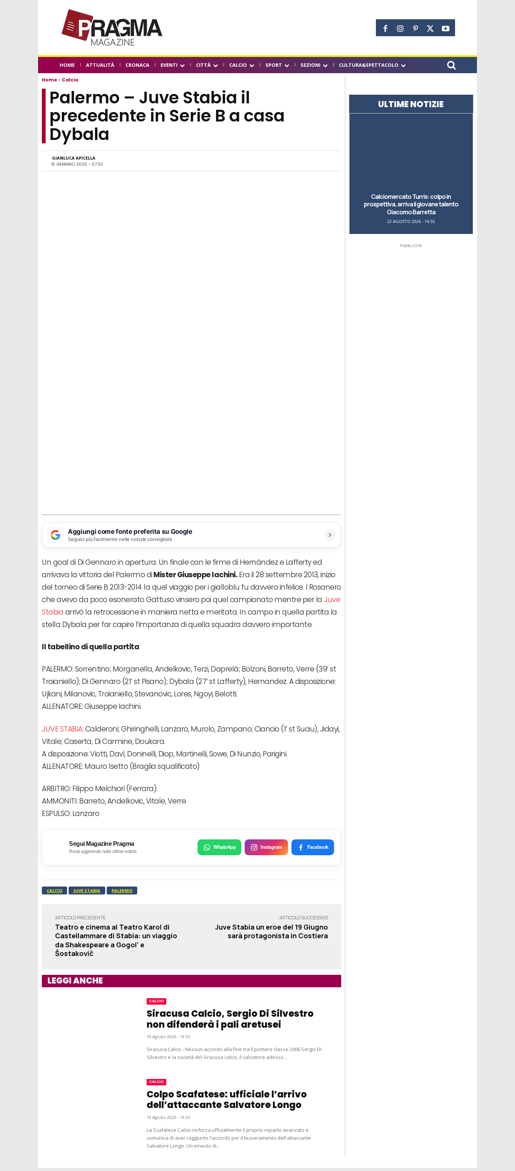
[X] (430, 28)
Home (49, 80)
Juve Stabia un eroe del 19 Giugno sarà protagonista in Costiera (271, 931)
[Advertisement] (191, 458)
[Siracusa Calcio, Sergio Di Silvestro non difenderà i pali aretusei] (87, 1029)
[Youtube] (445, 28)
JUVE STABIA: (62, 729)
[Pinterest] (415, 28)
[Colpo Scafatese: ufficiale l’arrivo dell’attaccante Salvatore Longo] (87, 1114)
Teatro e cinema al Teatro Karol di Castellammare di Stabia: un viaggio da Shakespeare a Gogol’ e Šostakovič (116, 940)
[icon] (451, 66)
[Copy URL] (306, 160)
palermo (122, 890)
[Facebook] (385, 28)
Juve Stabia (87, 890)
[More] (324, 160)
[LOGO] (112, 27)
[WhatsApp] (254, 160)
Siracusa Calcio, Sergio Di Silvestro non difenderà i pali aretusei (230, 1019)
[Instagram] (400, 28)
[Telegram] (289, 160)
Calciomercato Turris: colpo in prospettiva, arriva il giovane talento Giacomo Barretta (411, 204)
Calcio (70, 80)
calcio (54, 890)
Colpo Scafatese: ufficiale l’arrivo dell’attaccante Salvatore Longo (227, 1099)
